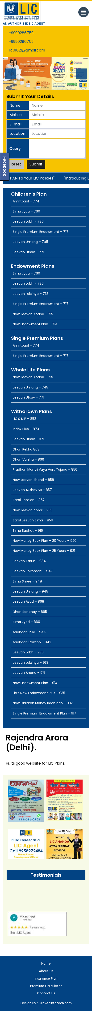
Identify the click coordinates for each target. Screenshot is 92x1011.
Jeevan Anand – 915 (29, 672)
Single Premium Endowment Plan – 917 (44, 713)
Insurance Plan (46, 978)
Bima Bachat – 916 (28, 530)
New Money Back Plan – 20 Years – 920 (44, 540)
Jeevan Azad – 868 (28, 601)
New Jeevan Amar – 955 (32, 510)
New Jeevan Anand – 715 (33, 314)
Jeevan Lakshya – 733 (31, 293)
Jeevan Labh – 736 (28, 221)
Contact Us (46, 993)
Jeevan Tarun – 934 (29, 561)
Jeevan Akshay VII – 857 (32, 489)
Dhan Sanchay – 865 (30, 611)
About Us (46, 971)
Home (46, 963)
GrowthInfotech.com (55, 1003)
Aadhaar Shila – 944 (29, 632)
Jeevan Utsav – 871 (28, 439)
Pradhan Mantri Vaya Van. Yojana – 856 (45, 469)
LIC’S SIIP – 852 (24, 418)
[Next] (81, 73)
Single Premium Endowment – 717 (40, 231)
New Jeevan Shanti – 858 (33, 479)
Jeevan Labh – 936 (28, 652)
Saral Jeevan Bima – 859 (33, 520)
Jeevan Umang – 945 (30, 591)
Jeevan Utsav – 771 (28, 252)
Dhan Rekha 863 (26, 449)
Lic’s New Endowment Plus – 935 (39, 693)
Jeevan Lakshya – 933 (31, 662)
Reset (16, 164)
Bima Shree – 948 (27, 581)
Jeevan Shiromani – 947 (33, 571)
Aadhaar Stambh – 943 (32, 642)
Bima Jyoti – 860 (26, 621)
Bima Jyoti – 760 (26, 211)
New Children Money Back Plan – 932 (43, 703)
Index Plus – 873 (26, 429)
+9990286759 (21, 33)
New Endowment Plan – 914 (35, 683)
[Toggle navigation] (83, 12)
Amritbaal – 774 (26, 201)
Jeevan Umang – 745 (30, 241)
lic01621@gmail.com (27, 50)
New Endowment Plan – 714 (35, 324)
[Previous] (10, 73)
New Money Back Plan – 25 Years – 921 (44, 550)
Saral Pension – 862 (29, 500)
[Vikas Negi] (37, 927)
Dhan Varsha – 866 (28, 459)
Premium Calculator (46, 986)
